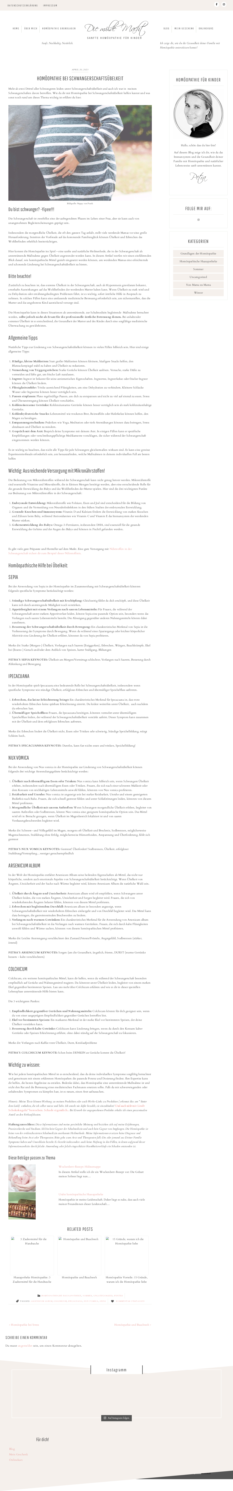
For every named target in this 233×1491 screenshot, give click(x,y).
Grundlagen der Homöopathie (198, 253)
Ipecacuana (75, 1301)
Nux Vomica (91, 1301)
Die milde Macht (116, 30)
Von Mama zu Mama (198, 285)
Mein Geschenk (18, 1454)
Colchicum (60, 1301)
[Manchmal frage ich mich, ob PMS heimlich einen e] (142, 1394)
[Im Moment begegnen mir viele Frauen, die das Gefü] (37, 1394)
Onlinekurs (16, 1460)
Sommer (87, 1295)
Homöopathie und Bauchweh (79, 1277)
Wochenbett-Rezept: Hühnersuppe (80, 1166)
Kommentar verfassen (130, 1301)
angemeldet (25, 1345)
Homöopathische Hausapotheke (61, 1295)
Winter (118, 1295)
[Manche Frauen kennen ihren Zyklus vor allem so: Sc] (90, 1394)
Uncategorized (103, 1295)
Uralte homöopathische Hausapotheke (81, 1194)
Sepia (103, 1301)
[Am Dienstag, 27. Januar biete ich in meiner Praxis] (195, 1394)
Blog (12, 1449)
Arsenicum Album (41, 1301)
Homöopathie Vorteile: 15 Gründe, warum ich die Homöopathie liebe (127, 1280)
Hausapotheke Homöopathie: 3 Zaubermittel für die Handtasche (32, 1280)
